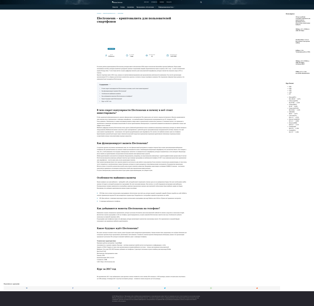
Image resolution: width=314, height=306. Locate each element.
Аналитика (130, 7)
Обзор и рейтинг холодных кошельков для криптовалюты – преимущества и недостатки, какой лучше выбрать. (303, 20)
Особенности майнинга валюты (111, 93)
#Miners (162, 2)
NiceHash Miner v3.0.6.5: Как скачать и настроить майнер (303, 41)
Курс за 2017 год (106, 101)
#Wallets (168, 2)
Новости (115, 7)
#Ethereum (154, 2)
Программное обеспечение (145, 7)
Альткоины (111, 48)
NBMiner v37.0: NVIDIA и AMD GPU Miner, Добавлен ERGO (302, 62)
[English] (175, 2)
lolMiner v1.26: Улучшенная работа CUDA (303, 51)
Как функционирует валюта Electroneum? (114, 91)
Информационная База (165, 7)
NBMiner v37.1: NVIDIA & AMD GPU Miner (302, 29)
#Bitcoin (146, 2)
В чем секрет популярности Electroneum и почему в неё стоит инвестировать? (125, 88)
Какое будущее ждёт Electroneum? (112, 99)
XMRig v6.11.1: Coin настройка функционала (303, 72)
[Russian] (179, 2)
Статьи (122, 7)
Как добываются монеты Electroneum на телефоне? (117, 96)
